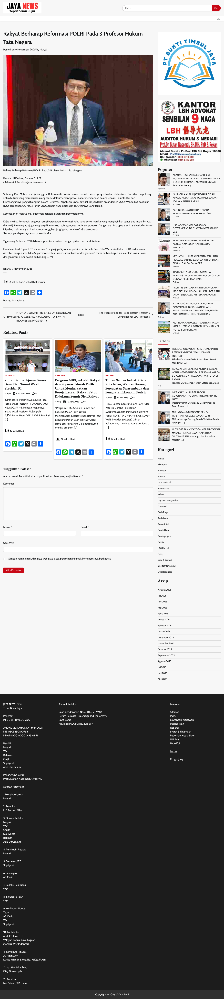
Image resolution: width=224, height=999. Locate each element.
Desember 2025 (166, 637)
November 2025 (166, 643)
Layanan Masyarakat (168, 500)
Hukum (161, 476)
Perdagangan (164, 536)
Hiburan (162, 470)
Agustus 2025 (164, 661)
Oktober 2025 (165, 649)
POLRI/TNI (163, 547)
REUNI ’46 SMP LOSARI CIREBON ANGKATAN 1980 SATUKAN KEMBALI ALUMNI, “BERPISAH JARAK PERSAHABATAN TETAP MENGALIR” (196, 291)
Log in (173, 751)
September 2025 (166, 655)
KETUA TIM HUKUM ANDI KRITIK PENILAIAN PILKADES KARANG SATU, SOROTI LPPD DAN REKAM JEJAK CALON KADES (196, 260)
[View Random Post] (218, 18)
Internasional (164, 482)
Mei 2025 (162, 679)
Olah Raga (163, 512)
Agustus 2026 (164, 589)
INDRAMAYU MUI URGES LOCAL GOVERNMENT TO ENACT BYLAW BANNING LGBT (195, 228)
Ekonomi (162, 464)
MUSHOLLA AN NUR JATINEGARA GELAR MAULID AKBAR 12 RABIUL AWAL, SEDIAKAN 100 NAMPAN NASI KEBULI (195, 198)
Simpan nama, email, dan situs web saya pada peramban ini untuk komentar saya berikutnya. (59, 558)
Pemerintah (163, 524)
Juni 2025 (162, 673)
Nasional (19, 300)
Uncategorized (165, 571)
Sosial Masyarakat (166, 565)
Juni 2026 (162, 601)
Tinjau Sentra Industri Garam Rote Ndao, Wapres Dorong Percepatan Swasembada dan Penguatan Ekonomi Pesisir (127, 386)
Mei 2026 (162, 607)
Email (85, 527)
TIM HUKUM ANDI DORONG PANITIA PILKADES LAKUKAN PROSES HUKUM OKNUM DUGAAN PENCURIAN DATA (196, 275)
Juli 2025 (162, 667)
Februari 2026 (165, 625)
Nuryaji (43, 49)
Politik (161, 542)
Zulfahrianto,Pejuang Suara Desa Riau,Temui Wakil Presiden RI (25, 384)
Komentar (9, 483)
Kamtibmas (163, 488)
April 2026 (163, 613)
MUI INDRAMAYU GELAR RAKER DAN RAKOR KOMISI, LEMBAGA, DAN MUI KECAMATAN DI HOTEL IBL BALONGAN (196, 326)
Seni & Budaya (165, 559)
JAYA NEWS (122, 994)
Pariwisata (163, 518)
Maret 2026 (164, 619)
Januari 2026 (164, 631)
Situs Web (8, 542)
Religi (160, 553)
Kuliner (161, 494)
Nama (7, 527)
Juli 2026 (162, 595)
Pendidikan (163, 530)
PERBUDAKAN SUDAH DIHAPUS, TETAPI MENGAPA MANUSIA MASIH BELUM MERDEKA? (193, 244)
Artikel (161, 458)
